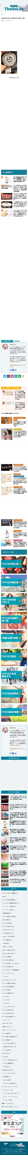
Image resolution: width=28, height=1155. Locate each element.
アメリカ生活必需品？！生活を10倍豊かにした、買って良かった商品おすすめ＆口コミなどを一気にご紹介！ (20, 395)
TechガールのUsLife (14, 8)
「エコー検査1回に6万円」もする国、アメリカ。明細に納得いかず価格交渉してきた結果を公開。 (20, 491)
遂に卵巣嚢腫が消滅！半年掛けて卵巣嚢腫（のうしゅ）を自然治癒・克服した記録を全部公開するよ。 (20, 179)
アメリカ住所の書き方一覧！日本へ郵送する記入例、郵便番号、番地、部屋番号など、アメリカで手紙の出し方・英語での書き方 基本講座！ (18, 816)
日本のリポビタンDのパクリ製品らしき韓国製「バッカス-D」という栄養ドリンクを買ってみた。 (18, 847)
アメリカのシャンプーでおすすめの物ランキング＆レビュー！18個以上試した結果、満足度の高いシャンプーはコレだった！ (20, 213)
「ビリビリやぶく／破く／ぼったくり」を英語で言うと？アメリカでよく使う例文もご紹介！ (20, 469)
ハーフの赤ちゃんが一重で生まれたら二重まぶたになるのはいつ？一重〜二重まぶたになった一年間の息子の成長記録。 (20, 188)
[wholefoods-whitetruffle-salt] (15, 376)
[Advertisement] (14, 36)
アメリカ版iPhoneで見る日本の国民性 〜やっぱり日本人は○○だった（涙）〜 (19, 424)
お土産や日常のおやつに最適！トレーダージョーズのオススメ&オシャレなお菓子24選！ (18, 881)
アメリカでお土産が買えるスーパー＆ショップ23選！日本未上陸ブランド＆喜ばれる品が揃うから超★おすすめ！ (20, 481)
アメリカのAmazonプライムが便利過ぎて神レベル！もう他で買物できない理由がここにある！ (20, 406)
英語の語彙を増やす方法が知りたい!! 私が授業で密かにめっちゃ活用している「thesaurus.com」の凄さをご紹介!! (20, 525)
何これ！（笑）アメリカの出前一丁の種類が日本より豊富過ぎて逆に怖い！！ (18, 864)
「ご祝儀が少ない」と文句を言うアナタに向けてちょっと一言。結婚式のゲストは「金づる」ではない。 (20, 204)
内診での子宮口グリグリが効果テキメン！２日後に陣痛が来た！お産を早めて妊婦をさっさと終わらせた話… (18, 840)
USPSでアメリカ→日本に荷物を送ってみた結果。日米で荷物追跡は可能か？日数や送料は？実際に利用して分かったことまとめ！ (18, 873)
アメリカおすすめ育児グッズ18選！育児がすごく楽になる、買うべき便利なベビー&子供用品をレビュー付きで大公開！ (20, 434)
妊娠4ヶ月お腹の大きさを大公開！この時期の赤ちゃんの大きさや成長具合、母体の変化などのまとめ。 (20, 544)
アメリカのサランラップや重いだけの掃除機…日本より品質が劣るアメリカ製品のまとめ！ (20, 535)
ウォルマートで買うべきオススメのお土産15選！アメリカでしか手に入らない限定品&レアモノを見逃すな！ (20, 196)
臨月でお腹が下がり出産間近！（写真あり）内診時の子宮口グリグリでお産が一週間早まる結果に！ (18, 832)
